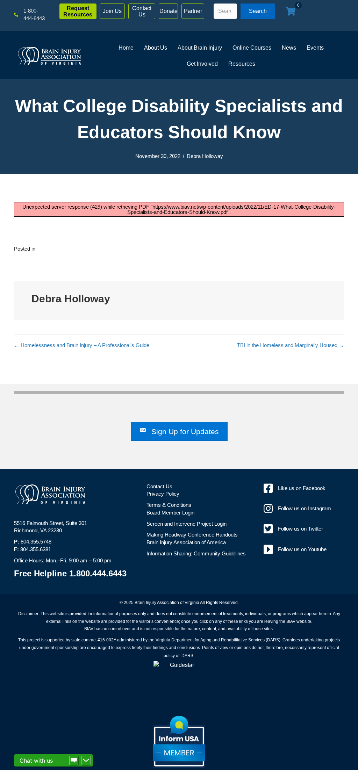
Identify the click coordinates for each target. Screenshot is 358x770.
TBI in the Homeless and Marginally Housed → (290, 345)
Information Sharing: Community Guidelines (196, 553)
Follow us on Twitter (300, 529)
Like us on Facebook (301, 488)
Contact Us (159, 486)
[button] (77, 11)
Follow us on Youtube (302, 549)
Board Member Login (170, 513)
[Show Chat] (73, 760)
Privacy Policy (162, 494)
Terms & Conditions (168, 505)
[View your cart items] (290, 12)
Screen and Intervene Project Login (186, 524)
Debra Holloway (205, 156)
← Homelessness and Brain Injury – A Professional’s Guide (81, 345)
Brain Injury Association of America (186, 542)
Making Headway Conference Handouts (192, 535)
